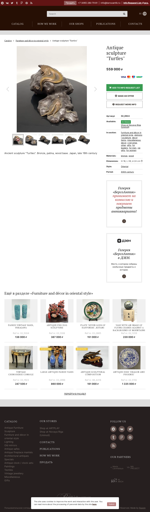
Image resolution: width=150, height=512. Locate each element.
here (94, 504)
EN (144, 13)
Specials (9, 459)
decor (123, 143)
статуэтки (132, 143)
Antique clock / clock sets (18, 462)
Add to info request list (125, 88)
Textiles (8, 469)
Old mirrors (10, 445)
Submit (112, 504)
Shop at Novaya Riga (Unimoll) (131, 126)
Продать (70, 2)
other (123, 145)
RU (140, 13)
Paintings (9, 466)
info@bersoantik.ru (110, 2)
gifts (129, 145)
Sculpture (9, 431)
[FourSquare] (21, 3)
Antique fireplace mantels (18, 452)
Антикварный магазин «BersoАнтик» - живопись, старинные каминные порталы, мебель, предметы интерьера (21, 14)
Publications (50, 449)
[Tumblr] (17, 3)
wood (131, 156)
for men (132, 148)
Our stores (48, 421)
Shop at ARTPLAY (50, 428)
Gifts (7, 480)
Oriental (124, 166)
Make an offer (125, 96)
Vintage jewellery (13, 473)
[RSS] (31, 3)
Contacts (47, 442)
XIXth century (127, 172)
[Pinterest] (26, 3)
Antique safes (11, 448)
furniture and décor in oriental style (131, 133)
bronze (124, 156)
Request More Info (125, 104)
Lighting (8, 441)
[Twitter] (12, 3)
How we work (50, 455)
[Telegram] (2, 3)
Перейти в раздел (75, 393)
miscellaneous (134, 140)
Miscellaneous (12, 476)
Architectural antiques (16, 455)
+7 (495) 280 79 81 (88, 2)
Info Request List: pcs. (136, 2)
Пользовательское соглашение (19, 508)
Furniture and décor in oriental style (16, 436)
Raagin (142, 508)
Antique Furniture (13, 427)
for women (131, 150)
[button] (96, 89)
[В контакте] (7, 3)
